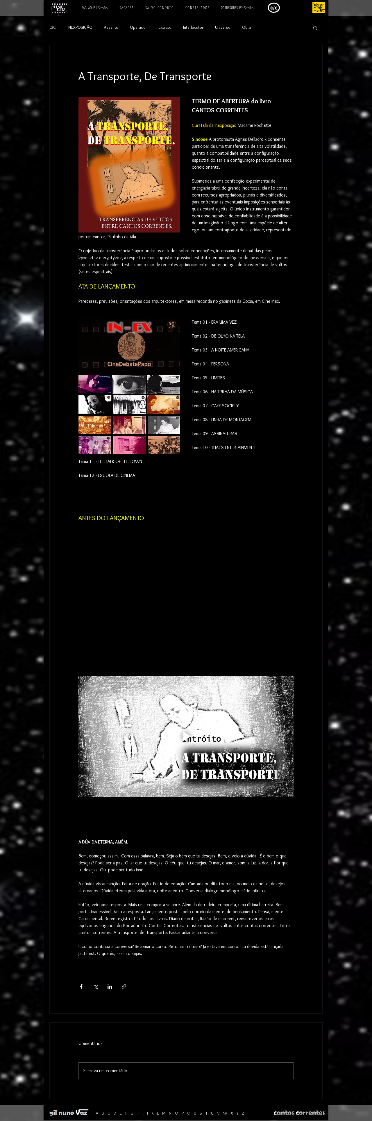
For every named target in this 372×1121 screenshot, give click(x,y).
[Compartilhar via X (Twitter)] (95, 986)
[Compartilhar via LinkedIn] (109, 986)
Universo (222, 27)
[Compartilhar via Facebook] (81, 986)
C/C (52, 27)
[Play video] (186, 736)
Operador (138, 27)
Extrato (165, 27)
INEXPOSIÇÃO (79, 27)
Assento (111, 27)
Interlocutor (193, 27)
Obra (246, 27)
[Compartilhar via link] (124, 986)
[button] (315, 27)
